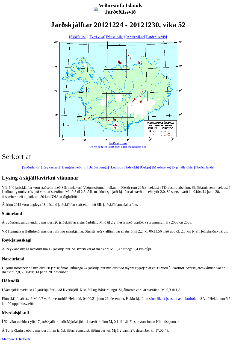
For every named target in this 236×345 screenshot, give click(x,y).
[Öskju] (145, 167)
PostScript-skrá (118, 143)
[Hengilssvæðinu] (73, 167)
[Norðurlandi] (204, 167)
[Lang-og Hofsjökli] (124, 167)
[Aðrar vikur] (135, 37)
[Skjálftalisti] (78, 37)
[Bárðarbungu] (98, 167)
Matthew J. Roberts (16, 339)
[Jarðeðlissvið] (156, 37)
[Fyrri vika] (96, 37)
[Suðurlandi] (31, 167)
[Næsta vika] (115, 37)
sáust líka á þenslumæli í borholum (174, 299)
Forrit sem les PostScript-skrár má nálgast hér (118, 146)
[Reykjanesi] (50, 167)
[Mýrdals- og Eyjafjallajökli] (172, 167)
